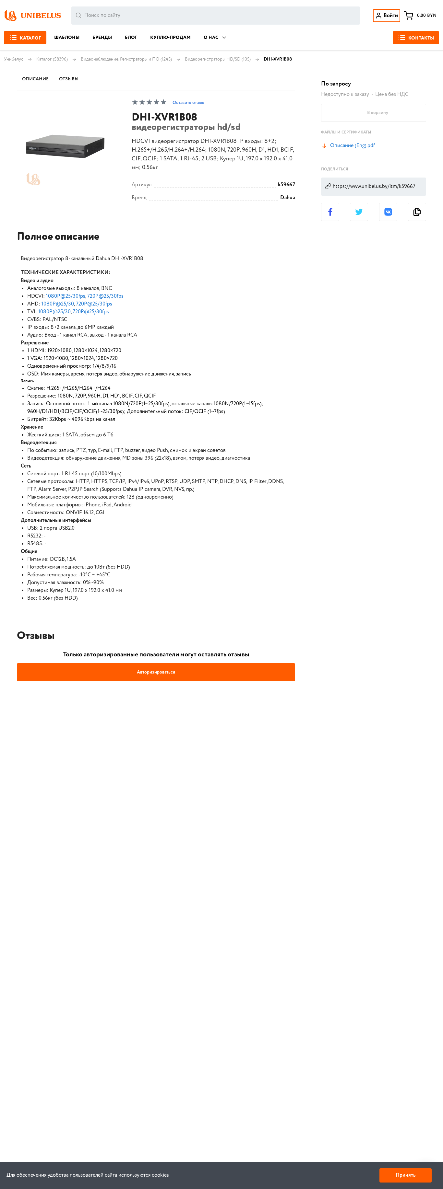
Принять (405, 1175)
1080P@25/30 (58, 304)
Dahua (287, 198)
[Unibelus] (32, 15)
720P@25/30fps (105, 296)
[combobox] (215, 15)
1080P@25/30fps (65, 296)
